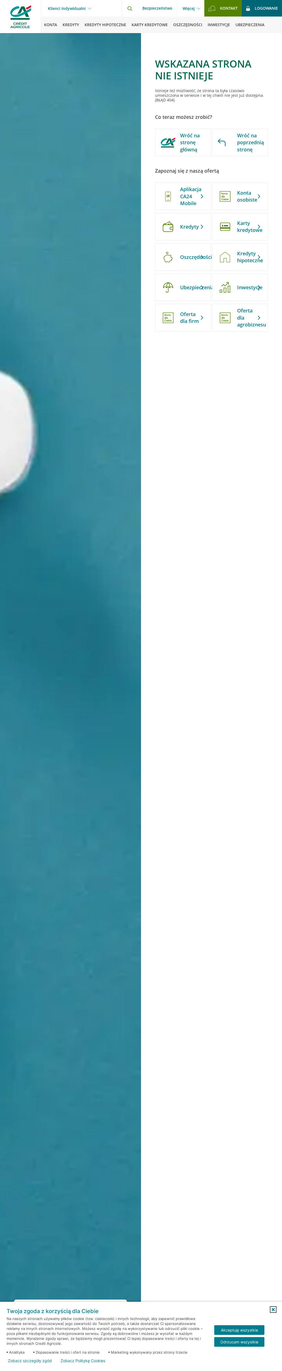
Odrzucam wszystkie (239, 1342)
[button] (273, 1309)
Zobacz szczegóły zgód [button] (30, 1361)
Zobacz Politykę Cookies (83, 1361)
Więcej (189, 8)
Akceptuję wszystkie (239, 1330)
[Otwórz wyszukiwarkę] (129, 8)
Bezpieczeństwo (157, 8)
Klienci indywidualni (67, 8)
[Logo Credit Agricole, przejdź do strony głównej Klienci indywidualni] (20, 16)
